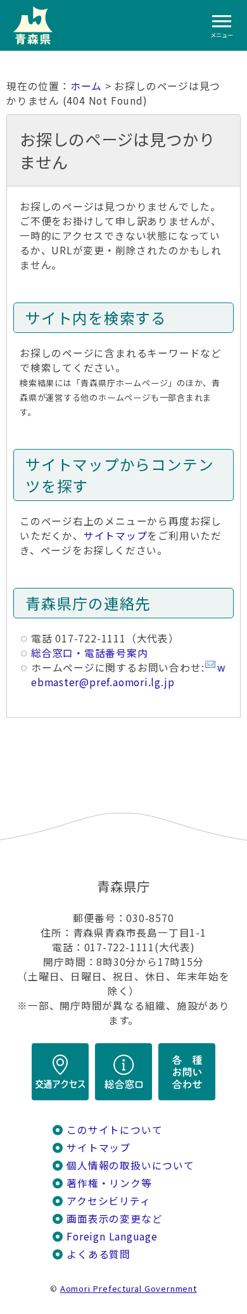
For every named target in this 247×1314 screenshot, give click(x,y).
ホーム (86, 86)
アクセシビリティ (108, 1201)
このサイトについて (114, 1129)
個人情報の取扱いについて (130, 1165)
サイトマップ (116, 535)
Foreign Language (112, 1236)
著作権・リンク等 (108, 1183)
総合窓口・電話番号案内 (89, 653)
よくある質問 (98, 1254)
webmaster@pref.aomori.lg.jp (128, 674)
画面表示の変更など (114, 1218)
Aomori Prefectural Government (128, 1288)
